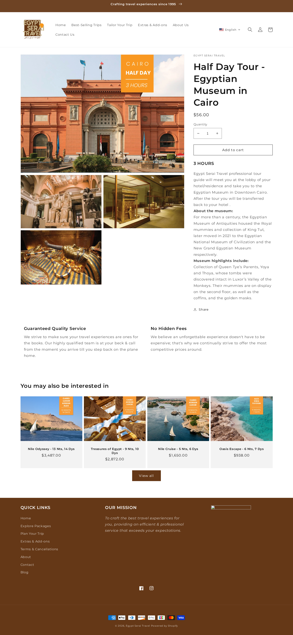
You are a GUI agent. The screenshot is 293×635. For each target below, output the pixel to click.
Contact (27, 565)
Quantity (200, 124)
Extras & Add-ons (35, 541)
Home (26, 518)
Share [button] (203, 309)
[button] (229, 30)
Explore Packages (36, 526)
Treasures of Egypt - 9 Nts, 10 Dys (115, 451)
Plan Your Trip (32, 534)
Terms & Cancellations (39, 549)
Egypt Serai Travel (138, 625)
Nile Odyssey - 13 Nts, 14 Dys (51, 449)
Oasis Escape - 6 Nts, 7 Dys (241, 449)
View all (146, 476)
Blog (25, 572)
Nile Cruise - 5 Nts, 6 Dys (178, 449)
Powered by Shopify (164, 625)
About (26, 557)
